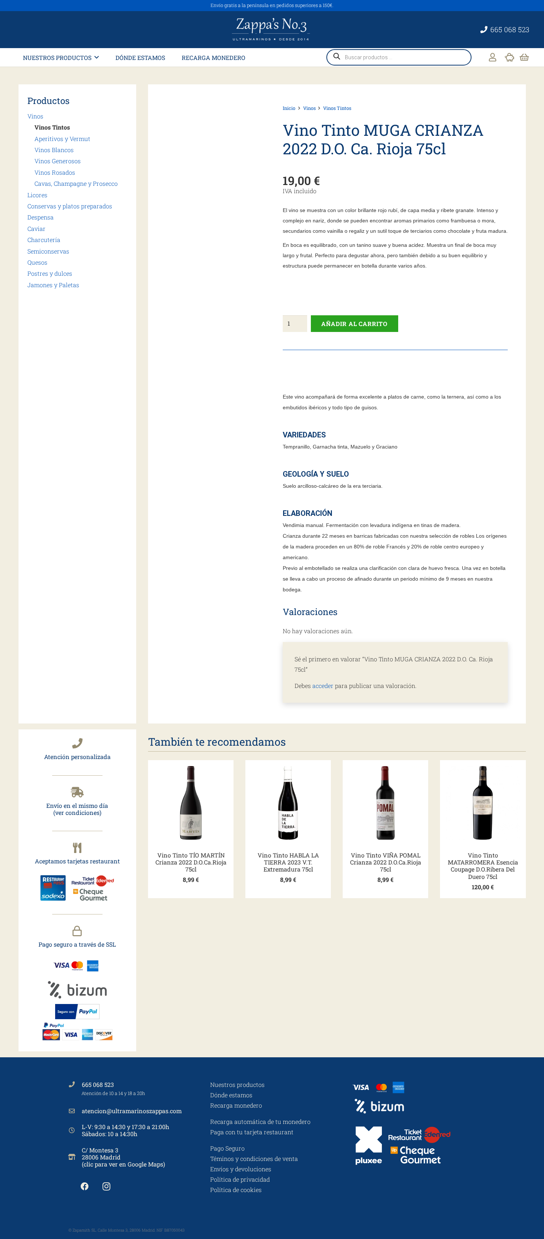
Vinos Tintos (52, 127)
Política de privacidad (240, 1179)
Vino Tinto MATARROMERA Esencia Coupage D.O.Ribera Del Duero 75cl (483, 865)
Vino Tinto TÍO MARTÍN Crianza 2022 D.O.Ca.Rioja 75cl (190, 862)
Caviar (36, 228)
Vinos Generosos (57, 161)
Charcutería (43, 240)
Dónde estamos (231, 1095)
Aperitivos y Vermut (62, 138)
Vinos (35, 116)
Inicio (289, 108)
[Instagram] (106, 1186)
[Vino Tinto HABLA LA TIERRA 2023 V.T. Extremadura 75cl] (288, 803)
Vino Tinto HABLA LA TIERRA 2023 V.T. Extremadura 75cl (288, 862)
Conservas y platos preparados (69, 206)
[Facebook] (84, 1186)
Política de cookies (236, 1189)
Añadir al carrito (354, 324)
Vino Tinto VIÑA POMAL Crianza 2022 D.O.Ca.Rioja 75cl (385, 862)
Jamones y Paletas (53, 285)
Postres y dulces (49, 273)
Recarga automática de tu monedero (260, 1121)
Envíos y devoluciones (240, 1169)
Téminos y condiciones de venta (254, 1158)
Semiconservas (48, 251)
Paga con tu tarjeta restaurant (251, 1132)
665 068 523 (98, 1084)
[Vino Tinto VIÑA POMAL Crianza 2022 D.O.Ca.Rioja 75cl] (385, 803)
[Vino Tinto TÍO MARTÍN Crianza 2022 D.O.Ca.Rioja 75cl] (191, 803)
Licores (37, 195)
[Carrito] (524, 57)
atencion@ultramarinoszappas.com (132, 1111)
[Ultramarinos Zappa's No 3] (272, 29)
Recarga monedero (236, 1105)
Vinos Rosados (54, 172)
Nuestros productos (237, 1084)
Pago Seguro (227, 1148)
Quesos (37, 262)
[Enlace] (492, 57)
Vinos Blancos (54, 150)
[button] (96, 57)
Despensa (40, 217)
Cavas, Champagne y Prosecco (76, 183)
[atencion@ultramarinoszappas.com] (75, 1111)
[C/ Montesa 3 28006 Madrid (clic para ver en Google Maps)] (75, 1157)
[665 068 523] (75, 1084)
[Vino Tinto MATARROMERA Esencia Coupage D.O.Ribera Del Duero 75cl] (483, 803)
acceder (322, 685)
